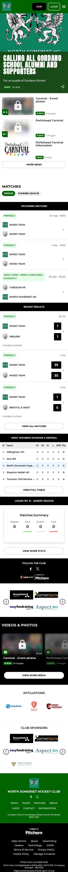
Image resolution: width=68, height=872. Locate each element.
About (34, 841)
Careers (18, 845)
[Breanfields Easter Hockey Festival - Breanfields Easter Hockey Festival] (21, 595)
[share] (63, 87)
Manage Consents (44, 853)
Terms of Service (23, 849)
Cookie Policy (21, 853)
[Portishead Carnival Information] (18, 150)
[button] (63, 87)
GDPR (50, 845)
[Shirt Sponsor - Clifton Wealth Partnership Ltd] (21, 764)
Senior (8, 193)
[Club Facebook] (31, 569)
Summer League (28, 193)
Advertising (49, 841)
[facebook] (31, 797)
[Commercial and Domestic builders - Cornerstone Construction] (46, 595)
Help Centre (19, 841)
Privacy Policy (46, 849)
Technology (35, 845)
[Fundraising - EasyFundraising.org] (21, 608)
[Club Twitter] (37, 569)
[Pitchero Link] (42, 579)
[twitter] (37, 798)
